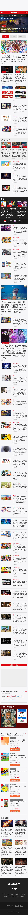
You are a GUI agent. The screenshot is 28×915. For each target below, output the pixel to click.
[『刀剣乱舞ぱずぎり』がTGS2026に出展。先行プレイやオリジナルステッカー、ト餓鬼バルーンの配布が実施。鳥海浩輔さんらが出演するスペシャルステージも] (6, 461)
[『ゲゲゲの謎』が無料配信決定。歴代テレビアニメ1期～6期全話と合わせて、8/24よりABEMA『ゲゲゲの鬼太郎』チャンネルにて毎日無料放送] (6, 449)
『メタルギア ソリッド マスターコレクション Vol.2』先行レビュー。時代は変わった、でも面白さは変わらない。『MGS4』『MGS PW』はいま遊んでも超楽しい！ (20, 618)
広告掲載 (22, 896)
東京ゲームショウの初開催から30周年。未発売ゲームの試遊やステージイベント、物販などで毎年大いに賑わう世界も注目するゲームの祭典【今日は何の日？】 (20, 254)
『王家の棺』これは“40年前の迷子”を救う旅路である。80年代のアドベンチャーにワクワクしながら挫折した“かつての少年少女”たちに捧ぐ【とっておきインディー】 (20, 166)
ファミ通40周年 (18, 400)
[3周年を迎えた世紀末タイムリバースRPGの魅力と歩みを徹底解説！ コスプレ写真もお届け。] (6, 485)
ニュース (4, 26)
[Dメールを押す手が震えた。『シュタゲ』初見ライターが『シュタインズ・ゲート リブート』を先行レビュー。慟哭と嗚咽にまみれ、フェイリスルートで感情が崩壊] (6, 145)
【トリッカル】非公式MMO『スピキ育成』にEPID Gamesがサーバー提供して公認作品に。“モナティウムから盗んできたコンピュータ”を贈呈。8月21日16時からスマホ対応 (20, 630)
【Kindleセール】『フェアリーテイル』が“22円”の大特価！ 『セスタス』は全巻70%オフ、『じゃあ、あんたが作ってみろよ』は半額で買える (20, 850)
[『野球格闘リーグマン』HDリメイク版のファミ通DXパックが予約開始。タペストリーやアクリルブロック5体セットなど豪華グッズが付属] (6, 264)
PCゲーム (16, 16)
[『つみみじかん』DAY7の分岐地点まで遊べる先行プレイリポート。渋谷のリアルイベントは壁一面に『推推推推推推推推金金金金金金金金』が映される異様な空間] (14, 336)
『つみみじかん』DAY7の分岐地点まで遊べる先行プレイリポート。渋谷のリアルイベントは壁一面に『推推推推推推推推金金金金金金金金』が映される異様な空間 (14, 352)
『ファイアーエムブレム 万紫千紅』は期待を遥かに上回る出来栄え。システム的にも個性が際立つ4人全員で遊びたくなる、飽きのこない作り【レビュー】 (21, 831)
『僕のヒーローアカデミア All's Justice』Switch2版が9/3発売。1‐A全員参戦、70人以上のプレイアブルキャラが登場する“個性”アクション (20, 475)
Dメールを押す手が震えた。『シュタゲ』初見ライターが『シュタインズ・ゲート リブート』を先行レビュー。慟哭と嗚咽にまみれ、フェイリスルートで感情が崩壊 (6, 153)
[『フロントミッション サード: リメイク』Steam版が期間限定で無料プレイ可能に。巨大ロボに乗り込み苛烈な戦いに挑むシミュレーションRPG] (6, 653)
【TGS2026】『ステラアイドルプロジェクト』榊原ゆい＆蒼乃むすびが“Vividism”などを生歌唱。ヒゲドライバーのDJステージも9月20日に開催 (22, 212)
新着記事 (13, 36)
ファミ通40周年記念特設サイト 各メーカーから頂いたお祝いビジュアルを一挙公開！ (20, 403)
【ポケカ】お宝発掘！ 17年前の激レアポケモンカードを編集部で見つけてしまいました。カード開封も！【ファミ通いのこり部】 (20, 571)
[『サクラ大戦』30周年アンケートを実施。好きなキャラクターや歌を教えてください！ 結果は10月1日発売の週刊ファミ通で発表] (6, 509)
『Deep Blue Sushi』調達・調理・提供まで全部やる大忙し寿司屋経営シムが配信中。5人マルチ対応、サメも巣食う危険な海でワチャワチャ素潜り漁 (13, 307)
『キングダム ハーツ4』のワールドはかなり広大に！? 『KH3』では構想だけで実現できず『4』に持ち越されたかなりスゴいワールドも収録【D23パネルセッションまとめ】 (7, 831)
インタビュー (15, 147)
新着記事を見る (14, 665)
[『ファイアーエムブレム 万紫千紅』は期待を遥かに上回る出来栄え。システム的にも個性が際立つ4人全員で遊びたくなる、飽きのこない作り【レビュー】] (21, 823)
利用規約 (23, 894)
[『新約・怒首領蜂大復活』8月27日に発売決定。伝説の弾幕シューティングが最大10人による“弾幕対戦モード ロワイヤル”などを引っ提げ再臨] (6, 320)
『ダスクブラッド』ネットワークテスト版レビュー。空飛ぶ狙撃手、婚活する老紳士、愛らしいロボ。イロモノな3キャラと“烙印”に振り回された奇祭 (21, 870)
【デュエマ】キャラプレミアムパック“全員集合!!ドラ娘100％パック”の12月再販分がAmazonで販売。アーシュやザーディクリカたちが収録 (20, 559)
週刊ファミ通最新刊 (7, 707)
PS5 (12, 16)
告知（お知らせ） (16, 543)
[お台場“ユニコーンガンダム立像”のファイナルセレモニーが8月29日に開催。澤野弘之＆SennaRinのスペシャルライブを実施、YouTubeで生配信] (6, 592)
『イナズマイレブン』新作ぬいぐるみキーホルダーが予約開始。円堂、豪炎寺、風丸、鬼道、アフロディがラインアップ (20, 119)
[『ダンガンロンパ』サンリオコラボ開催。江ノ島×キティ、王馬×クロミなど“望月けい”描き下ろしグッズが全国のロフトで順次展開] (6, 378)
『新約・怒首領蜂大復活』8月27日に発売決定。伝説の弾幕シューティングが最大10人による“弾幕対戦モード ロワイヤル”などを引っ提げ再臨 (20, 321)
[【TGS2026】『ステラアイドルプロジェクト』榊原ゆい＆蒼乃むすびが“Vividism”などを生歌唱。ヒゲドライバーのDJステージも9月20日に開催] (22, 203)
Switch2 (5, 16)
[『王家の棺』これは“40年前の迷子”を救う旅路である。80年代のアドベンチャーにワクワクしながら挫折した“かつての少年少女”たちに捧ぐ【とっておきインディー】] (6, 164)
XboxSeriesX (12, 699)
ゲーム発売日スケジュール (9, 691)
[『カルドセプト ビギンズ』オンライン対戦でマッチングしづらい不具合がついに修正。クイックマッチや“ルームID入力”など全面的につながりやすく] (6, 604)
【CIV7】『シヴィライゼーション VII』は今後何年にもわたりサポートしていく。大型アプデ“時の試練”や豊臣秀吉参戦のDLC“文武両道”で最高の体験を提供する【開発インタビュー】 (16, 153)
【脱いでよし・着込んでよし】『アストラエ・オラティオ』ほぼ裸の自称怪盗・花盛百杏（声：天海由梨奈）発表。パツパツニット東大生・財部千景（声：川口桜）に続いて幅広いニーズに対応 (20, 392)
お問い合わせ (6, 894)
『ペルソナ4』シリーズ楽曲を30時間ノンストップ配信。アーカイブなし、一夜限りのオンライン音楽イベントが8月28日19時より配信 (20, 439)
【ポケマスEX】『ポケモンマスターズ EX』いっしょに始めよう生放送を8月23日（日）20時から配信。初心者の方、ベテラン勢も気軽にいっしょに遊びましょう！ (20, 547)
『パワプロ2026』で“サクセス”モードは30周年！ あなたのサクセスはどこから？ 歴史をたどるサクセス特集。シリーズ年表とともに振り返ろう (7, 850)
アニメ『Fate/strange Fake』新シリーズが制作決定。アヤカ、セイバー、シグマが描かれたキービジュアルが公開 (20, 189)
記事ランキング (22, 36)
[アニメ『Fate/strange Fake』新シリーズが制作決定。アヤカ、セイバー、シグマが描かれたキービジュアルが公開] (6, 188)
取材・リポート (6, 343)
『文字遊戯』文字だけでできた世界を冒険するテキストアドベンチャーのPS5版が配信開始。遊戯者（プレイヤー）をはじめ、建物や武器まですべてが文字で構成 (20, 642)
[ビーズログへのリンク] (19, 906)
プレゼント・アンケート (17, 507)
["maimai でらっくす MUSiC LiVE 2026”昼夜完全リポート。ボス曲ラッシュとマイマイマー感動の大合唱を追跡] (6, 582)
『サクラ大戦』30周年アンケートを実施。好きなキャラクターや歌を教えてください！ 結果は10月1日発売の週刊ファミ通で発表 (20, 511)
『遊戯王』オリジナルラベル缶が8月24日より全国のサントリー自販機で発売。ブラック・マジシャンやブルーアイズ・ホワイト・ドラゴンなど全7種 (20, 108)
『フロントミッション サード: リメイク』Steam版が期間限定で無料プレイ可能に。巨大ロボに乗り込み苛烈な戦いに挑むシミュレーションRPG (20, 654)
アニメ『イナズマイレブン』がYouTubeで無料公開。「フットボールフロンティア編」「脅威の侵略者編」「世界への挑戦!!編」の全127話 (21, 78)
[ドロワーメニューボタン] (1, 12)
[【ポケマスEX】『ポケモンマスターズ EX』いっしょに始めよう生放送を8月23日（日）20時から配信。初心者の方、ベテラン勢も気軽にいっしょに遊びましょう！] (6, 546)
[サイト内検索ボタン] (26, 12)
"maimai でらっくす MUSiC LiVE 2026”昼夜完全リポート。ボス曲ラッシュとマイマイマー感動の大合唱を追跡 (20, 583)
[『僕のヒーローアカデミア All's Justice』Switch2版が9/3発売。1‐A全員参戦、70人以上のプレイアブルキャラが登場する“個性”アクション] (6, 473)
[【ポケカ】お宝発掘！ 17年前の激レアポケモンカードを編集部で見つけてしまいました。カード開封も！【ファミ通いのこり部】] (6, 570)
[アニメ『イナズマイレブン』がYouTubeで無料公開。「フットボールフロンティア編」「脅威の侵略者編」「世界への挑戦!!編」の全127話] (21, 69)
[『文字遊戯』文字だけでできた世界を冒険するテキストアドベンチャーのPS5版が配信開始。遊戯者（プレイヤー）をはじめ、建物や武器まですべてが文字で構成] (6, 641)
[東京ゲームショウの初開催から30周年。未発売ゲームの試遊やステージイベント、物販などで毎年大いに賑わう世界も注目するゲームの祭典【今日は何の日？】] (6, 252)
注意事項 (6, 896)
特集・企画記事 (16, 161)
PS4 (21, 696)
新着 (2, 16)
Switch (9, 16)
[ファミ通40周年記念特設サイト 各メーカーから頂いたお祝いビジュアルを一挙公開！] (6, 402)
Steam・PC (4, 699)
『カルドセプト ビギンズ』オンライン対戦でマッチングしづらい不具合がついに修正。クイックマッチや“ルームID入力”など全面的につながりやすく (20, 606)
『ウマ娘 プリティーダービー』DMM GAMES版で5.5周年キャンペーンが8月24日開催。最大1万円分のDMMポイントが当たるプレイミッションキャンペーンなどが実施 (14, 58)
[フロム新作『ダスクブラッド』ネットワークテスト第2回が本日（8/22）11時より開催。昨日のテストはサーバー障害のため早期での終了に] (6, 176)
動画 (2, 199)
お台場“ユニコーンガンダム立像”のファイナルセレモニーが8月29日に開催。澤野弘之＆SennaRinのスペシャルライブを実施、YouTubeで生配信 (20, 594)
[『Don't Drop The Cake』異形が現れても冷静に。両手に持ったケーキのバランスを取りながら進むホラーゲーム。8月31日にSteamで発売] (7, 69)
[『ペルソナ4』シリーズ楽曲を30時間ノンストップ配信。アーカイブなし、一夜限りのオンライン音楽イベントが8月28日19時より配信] (6, 437)
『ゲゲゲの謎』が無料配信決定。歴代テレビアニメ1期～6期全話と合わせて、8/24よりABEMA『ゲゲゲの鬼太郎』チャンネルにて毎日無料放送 (20, 451)
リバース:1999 (17, 483)
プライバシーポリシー (15, 894)
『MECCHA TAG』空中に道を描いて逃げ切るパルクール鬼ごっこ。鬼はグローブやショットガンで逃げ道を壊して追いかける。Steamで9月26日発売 (20, 499)
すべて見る (25, 198)
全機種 (3, 696)
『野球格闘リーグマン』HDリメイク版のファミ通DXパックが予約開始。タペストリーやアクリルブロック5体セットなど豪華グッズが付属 (20, 266)
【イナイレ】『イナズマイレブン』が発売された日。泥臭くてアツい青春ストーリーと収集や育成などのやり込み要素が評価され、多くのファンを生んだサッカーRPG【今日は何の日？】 (20, 242)
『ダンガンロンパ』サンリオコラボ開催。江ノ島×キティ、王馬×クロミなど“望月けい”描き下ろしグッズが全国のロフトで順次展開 (20, 379)
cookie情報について (14, 896)
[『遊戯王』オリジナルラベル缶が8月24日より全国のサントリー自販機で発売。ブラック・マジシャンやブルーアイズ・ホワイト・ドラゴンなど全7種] (6, 106)
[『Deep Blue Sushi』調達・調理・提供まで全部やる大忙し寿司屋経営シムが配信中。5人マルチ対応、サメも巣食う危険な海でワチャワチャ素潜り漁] (14, 292)
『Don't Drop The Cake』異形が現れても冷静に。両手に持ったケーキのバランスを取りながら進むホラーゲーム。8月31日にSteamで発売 (7, 78)
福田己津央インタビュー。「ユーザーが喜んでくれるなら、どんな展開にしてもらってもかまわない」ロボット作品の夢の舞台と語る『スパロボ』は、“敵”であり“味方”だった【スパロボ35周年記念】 (20, 535)
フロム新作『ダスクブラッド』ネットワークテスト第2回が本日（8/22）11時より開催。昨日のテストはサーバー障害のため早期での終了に (20, 178)
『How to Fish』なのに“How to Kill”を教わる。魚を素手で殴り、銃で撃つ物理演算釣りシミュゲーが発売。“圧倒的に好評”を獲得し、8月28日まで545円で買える (20, 278)
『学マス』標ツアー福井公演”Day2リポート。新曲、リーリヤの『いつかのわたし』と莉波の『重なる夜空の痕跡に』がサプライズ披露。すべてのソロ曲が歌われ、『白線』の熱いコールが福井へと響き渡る (20, 367)
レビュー (4, 147)
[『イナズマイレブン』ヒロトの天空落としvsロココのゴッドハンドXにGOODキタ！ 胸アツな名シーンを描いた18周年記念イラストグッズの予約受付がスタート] (6, 129)
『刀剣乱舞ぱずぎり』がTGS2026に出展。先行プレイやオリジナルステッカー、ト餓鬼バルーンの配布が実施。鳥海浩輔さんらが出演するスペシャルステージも (20, 463)
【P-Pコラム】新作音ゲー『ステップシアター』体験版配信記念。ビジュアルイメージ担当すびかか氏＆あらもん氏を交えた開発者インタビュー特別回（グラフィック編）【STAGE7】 (20, 427)
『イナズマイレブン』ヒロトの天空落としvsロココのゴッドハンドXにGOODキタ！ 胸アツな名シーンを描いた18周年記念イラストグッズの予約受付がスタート (20, 130)
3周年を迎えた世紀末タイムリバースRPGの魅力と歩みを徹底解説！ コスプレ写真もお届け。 (20, 487)
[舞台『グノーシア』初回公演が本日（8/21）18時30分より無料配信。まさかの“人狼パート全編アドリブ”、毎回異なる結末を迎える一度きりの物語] (6, 521)
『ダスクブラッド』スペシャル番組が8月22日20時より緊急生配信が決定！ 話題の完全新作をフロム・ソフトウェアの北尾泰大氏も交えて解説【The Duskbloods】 (14, 29)
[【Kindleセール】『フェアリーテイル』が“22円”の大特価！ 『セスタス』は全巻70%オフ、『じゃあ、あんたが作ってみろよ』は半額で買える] (21, 842)
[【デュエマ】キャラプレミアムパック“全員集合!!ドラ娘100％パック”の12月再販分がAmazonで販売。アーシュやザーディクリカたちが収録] (6, 558)
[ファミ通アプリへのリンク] (10, 906)
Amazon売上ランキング (9, 734)
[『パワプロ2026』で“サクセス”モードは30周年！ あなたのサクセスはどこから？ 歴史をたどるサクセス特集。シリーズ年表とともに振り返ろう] (7, 842)
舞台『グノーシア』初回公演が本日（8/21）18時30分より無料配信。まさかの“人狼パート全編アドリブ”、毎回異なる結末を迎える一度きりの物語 (20, 523)
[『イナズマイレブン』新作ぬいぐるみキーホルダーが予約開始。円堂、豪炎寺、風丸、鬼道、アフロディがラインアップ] (6, 118)
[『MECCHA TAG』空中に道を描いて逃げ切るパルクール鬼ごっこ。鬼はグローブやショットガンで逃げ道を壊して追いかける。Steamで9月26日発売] (6, 497)
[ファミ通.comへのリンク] (14, 12)
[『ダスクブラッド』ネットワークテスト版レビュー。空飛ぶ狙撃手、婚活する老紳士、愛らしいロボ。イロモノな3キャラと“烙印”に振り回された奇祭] (21, 861)
